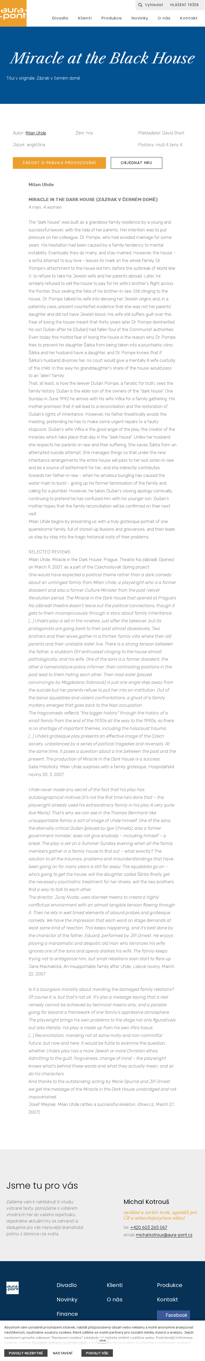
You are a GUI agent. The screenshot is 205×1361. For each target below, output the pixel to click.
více (102, 1340)
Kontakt (167, 1299)
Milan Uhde (36, 133)
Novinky (67, 1299)
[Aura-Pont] (13, 13)
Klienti (115, 1285)
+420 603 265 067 (148, 1227)
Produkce (169, 1285)
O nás (115, 1299)
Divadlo (67, 1285)
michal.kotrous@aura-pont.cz (164, 1234)
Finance (67, 1314)
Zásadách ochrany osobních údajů (60, 1343)
